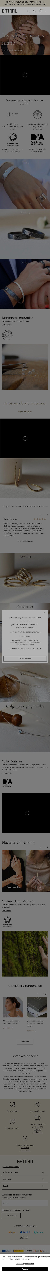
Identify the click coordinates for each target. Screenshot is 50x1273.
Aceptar (25, 1269)
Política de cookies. (23, 1259)
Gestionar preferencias (25, 1263)
